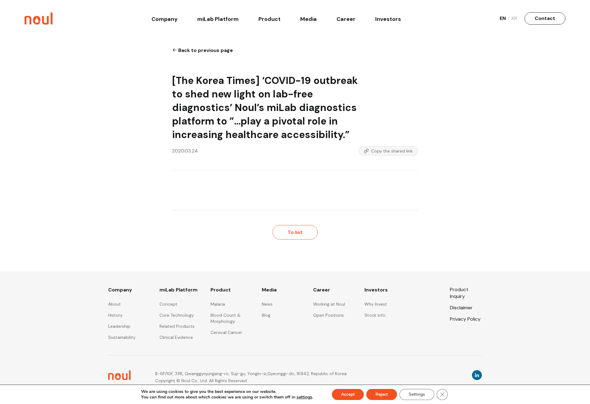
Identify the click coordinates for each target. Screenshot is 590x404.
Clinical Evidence (176, 337)
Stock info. (375, 315)
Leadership (119, 326)
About (114, 304)
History (115, 315)
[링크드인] (477, 377)
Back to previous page (205, 50)
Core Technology (176, 315)
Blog (266, 315)
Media (308, 19)
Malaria (217, 304)
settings (304, 397)
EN (504, 18)
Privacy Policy (465, 319)
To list (295, 232)
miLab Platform (218, 19)
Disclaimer (461, 307)
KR (514, 18)
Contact (545, 18)
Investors (388, 19)
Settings (417, 394)
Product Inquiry (459, 292)
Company (164, 19)
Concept (168, 304)
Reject (382, 394)
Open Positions (328, 315)
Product (269, 19)
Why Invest (375, 304)
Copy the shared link (392, 151)
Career (346, 19)
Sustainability (122, 337)
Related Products (177, 326)
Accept (348, 394)
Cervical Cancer (226, 332)
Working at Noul (329, 304)
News (267, 304)
